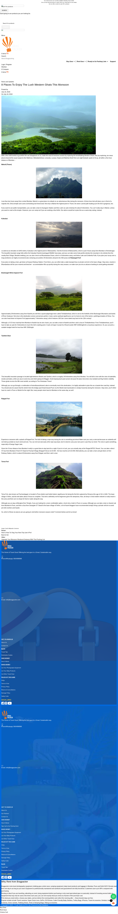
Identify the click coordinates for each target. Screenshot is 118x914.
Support (113, 61)
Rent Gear (80, 61)
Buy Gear (69, 61)
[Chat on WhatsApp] (113, 896)
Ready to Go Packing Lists (97, 61)
